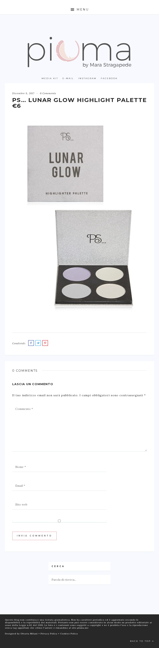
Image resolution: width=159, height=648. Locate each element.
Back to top (141, 641)
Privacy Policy (49, 633)
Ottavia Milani (29, 633)
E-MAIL (68, 78)
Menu (82, 9)
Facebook (109, 78)
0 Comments (48, 93)
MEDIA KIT (50, 78)
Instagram (87, 78)
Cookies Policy (69, 633)
